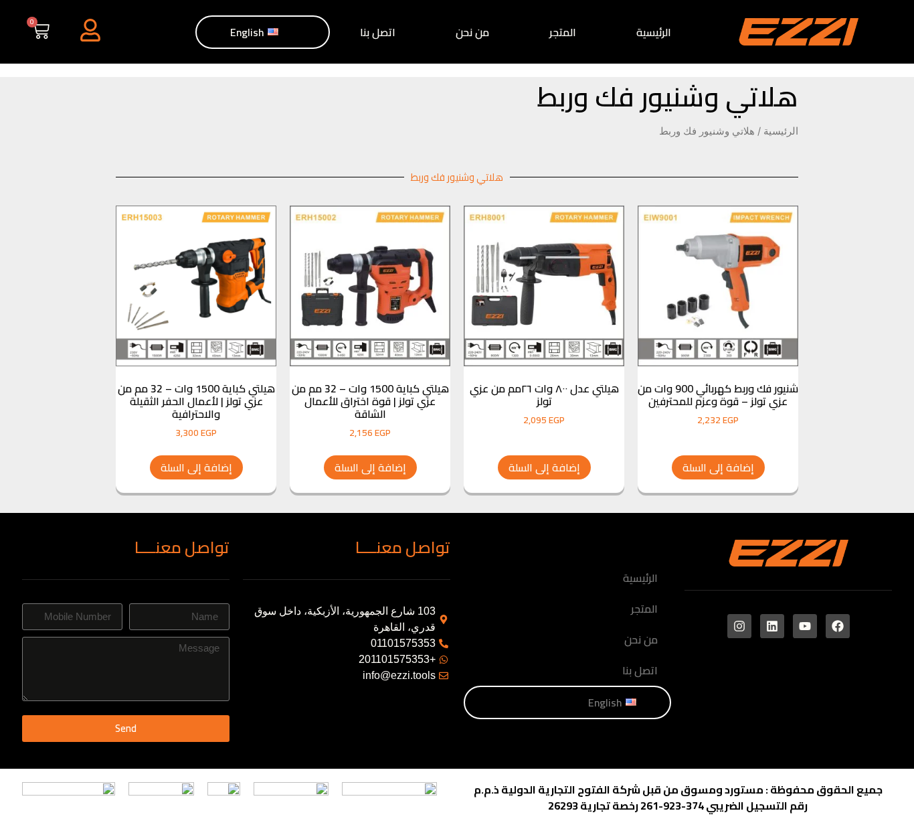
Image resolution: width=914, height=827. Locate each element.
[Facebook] (838, 626)
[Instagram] (739, 626)
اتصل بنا (377, 32)
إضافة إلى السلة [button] (718, 467)
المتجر (562, 32)
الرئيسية (653, 32)
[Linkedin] (772, 626)
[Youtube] (805, 626)
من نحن (472, 32)
